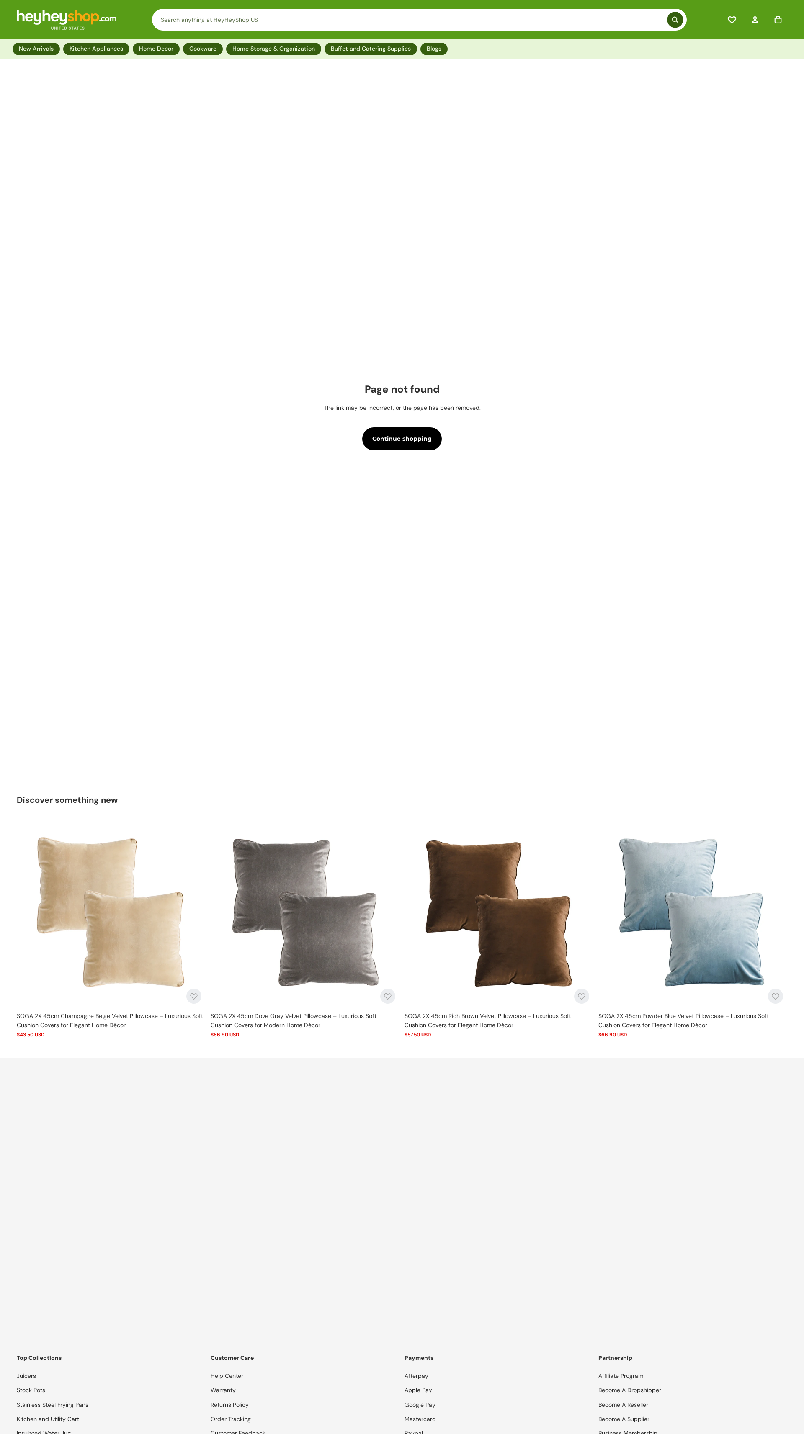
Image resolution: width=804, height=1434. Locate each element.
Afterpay (416, 1376)
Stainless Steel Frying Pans (52, 1404)
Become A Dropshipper (629, 1390)
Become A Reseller (623, 1404)
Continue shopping (402, 438)
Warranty (223, 1390)
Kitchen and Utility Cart (48, 1419)
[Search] (419, 20)
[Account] (755, 19)
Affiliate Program (620, 1376)
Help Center (227, 1376)
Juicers (26, 1376)
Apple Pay (418, 1390)
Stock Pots (31, 1390)
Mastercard (420, 1419)
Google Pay (420, 1404)
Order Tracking (231, 1419)
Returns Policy (230, 1404)
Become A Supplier (623, 1419)
